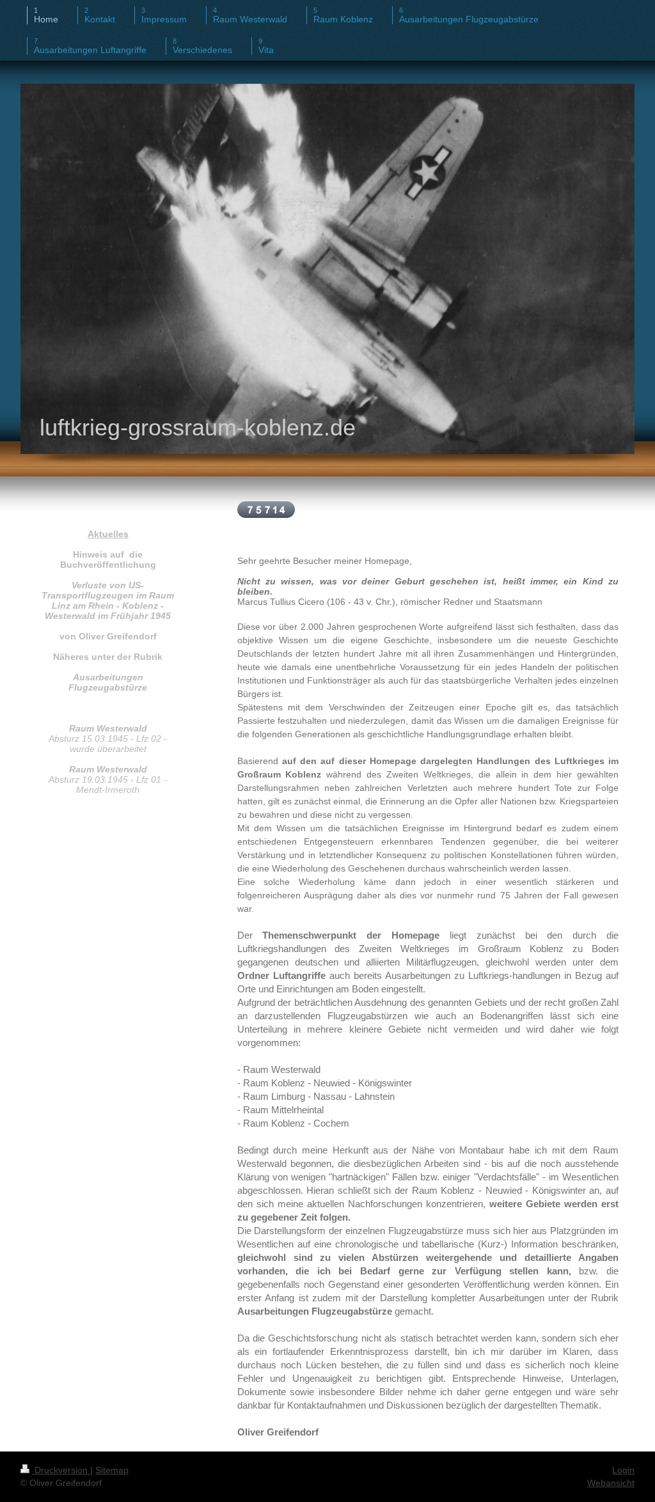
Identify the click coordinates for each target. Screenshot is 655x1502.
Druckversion (61, 1470)
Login (623, 1470)
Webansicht (611, 1483)
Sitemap (112, 1470)
